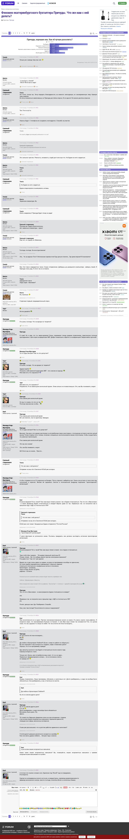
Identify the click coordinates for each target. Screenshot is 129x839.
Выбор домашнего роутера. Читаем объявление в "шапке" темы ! (111, 77)
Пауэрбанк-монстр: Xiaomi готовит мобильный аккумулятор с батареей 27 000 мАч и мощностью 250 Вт (115, 186)
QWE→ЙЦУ (22, 790)
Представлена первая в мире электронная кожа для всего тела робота (114, 182)
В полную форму (92, 812)
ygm (26, 315)
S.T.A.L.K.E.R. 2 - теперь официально (111, 61)
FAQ (63, 830)
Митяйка (24, 421)
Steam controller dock (110, 163)
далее (33, 33)
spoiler (52, 787)
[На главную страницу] (8, 3)
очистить (37, 790)
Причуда (11, 20)
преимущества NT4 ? (107, 296)
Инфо (89, 57)
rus (92, 787)
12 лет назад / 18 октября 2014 (31, 308)
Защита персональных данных (66, 832)
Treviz (48, 41)
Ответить (94, 57)
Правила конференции (50, 830)
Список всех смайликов (12, 791)
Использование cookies (40, 832)
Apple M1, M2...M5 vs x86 (108, 49)
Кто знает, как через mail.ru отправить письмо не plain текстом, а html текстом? (114, 294)
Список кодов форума (13, 790)
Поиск (59, 830)
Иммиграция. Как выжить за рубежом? (112, 59)
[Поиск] (114, 3)
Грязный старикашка (27, 66)
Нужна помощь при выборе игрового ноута (114, 46)
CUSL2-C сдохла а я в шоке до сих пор (112, 304)
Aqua (36, 66)
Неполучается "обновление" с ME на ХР (113, 311)
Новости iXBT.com (105, 169)
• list (69, 787)
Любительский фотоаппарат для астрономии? (114, 307)
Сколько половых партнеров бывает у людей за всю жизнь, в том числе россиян (114, 56)
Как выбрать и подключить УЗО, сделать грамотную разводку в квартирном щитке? (113, 64)
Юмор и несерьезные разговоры (10, 9)
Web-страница (6, 450)
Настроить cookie (52, 832)
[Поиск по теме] (93, 33)
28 (52, 41)
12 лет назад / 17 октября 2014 (29, 57)
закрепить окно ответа (13, 793)
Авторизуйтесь (24, 812)
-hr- (89, 787)
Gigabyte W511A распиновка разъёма (114, 165)
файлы (32, 790)
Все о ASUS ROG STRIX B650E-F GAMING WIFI (115, 155)
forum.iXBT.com (70, 834)
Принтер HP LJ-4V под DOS (109, 302)
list (73, 787)
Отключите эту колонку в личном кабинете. (112, 315)
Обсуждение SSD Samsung (109, 68)
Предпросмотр (44, 812)
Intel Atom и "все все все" (109, 44)
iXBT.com (37, 834)
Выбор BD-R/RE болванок (109, 90)
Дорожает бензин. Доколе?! (109, 53)
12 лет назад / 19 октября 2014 (29, 460)
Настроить (91, 837)
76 (24, 33)
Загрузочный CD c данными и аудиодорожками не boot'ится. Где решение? (115, 299)
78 (29, 33)
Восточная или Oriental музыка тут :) (112, 51)
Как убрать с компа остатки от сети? (112, 287)
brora (27, 102)
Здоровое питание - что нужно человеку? (113, 35)
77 (26, 33)
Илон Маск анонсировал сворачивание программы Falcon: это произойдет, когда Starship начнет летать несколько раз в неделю (114, 177)
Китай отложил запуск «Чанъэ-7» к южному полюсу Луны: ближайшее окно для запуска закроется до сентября (114, 202)
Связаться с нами (39, 830)
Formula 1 (105, 38)
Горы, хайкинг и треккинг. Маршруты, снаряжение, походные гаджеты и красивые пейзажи (114, 160)
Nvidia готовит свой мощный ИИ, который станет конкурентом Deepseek (114, 173)
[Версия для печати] (91, 33)
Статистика (68, 830)
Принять (82, 837)
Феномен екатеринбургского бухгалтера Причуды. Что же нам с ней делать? (45, 14)
